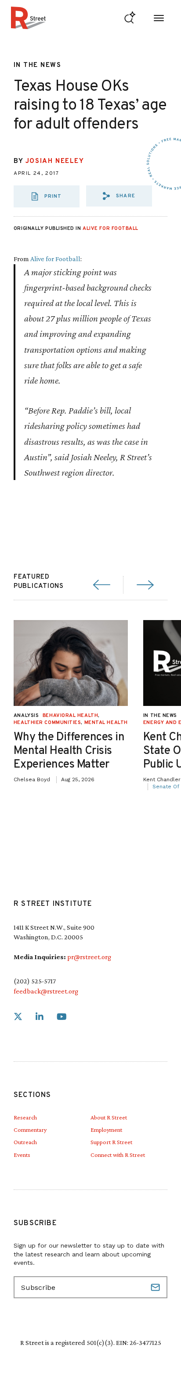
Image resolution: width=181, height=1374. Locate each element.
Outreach (25, 1141)
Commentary (30, 1129)
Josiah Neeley (54, 161)
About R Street (108, 1117)
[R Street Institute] (28, 18)
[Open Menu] (159, 18)
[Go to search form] (130, 18)
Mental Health (106, 723)
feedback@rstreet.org (46, 991)
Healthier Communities (47, 723)
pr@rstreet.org (89, 956)
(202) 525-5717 (35, 981)
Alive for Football (110, 228)
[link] (18, 1017)
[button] (119, 196)
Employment (106, 1129)
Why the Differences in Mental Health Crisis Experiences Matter (69, 751)
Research (25, 1117)
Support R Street (111, 1141)
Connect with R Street (117, 1154)
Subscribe (156, 1287)
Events (22, 1154)
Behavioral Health (70, 716)
